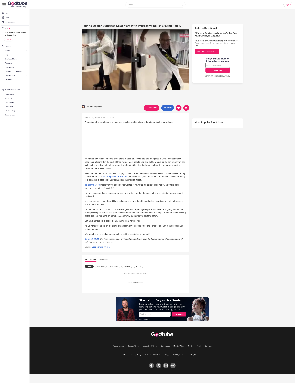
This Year (126, 266)
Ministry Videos (178, 346)
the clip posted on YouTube (115, 177)
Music (199, 346)
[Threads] (173, 365)
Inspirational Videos (150, 346)
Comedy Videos (133, 346)
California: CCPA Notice (153, 355)
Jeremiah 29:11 (92, 239)
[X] (158, 365)
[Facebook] (151, 365)
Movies (190, 346)
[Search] (182, 4)
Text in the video (92, 185)
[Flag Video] (186, 108)
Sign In (8, 39)
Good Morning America (101, 247)
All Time (138, 266)
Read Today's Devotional (206, 51)
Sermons (208, 346)
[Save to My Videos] (178, 108)
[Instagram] (165, 365)
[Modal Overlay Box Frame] (217, 67)
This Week (101, 266)
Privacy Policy (136, 355)
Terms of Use (122, 355)
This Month (114, 266)
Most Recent (104, 259)
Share (169, 108)
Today (89, 266)
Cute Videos (165, 346)
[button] (135, 59)
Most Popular (90, 259)
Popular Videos (118, 346)
